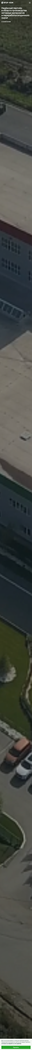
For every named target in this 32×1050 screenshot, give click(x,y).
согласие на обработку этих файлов (11, 1043)
